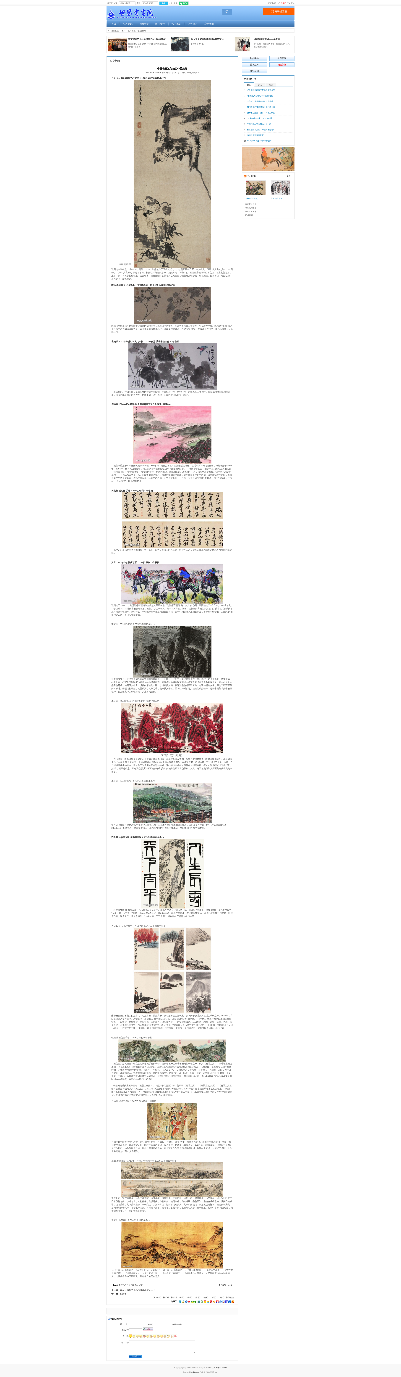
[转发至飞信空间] (208, 1301)
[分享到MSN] (199, 1301)
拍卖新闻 (142, 31)
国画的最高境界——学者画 (267, 39)
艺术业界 (254, 65)
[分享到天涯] (220, 1301)
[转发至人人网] (186, 1301)
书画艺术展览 (250, 208)
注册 (170, 3)
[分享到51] (229, 1301)
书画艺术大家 (250, 211)
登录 (175, 3)
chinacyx (196, 1372)
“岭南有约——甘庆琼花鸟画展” (260, 118)
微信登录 (184, 3)
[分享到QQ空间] (183, 1301)
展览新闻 (254, 71)
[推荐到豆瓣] (202, 1301)
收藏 (189, 1297)
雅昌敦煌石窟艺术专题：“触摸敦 (260, 130)
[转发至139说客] (214, 1301)
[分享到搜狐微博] (233, 1301)
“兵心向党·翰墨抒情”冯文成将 (259, 141)
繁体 (174, 1297)
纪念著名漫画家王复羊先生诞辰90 (261, 90)
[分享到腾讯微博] (180, 1301)
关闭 (221, 1297)
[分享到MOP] (192, 1301)
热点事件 (254, 58)
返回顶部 (230, 1297)
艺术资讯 (127, 23)
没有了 (123, 1294)
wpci (230, 1285)
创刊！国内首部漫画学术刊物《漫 (261, 107)
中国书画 (122, 1285)
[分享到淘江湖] (211, 1301)
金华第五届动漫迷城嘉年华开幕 (260, 101)
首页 (113, 23)
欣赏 (141, 1285)
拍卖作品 (134, 1285)
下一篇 (114, 1294)
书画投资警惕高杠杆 (255, 135)
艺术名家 (176, 23)
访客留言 (193, 23)
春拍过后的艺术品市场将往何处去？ (137, 1290)
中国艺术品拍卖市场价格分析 (259, 124)
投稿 (181, 1297)
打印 (166, 1297)
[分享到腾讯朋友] (195, 1301)
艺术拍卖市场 (276, 198)
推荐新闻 (282, 58)
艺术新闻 (249, 215)
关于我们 (209, 23)
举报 (205, 1297)
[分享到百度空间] (226, 1301)
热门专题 (160, 23)
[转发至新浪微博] (189, 1301)
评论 (213, 1297)
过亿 (128, 1285)
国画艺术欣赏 (252, 198)
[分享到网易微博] (223, 1301)
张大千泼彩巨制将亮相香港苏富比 (207, 39)
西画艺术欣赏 (250, 204)
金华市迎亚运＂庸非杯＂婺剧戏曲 (261, 113)
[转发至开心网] (205, 1301)
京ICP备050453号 (219, 1367)
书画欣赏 (144, 23)
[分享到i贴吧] (217, 1301)
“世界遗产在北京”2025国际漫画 (260, 96)
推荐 (197, 1297)
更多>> (290, 176)
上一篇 (114, 1290)
